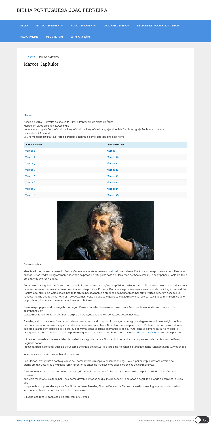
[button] (202, 419)
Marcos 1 (30, 150)
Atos (113, 271)
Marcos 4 (30, 169)
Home (31, 56)
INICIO (24, 25)
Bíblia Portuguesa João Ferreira (62, 10)
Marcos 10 (113, 157)
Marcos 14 (113, 182)
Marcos (28, 115)
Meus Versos (54, 36)
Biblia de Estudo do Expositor (158, 25)
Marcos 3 (30, 163)
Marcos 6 (30, 182)
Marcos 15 (112, 188)
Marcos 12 (112, 169)
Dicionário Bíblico (116, 25)
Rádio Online (29, 36)
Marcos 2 (30, 157)
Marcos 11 (112, 163)
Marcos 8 (30, 195)
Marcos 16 (113, 195)
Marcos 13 (112, 176)
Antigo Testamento (49, 25)
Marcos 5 (30, 176)
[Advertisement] (105, 90)
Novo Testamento (83, 25)
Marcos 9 (112, 150)
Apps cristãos (81, 36)
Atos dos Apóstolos (147, 332)
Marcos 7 (30, 188)
